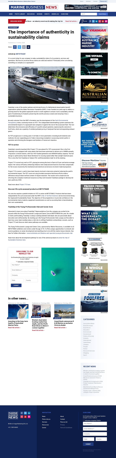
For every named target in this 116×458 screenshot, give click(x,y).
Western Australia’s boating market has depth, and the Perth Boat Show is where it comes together (93, 372)
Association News (88, 323)
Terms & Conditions (66, 427)
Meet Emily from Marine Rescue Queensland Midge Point (93, 387)
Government (87, 334)
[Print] (28, 47)
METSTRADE (20, 54)
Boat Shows (87, 327)
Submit (16, 285)
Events (46, 14)
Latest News (87, 342)
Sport (85, 355)
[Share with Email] (24, 47)
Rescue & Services (89, 351)
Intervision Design (90, 450)
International (87, 340)
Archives (88, 1)
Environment (87, 332)
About (81, 1)
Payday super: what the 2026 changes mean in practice (91, 391)
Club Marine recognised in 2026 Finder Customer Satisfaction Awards (93, 383)
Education (86, 330)
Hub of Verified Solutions (50, 196)
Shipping (86, 353)
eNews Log (55, 14)
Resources (31, 14)
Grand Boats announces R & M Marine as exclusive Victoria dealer (92, 377)
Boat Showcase (88, 325)
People (85, 346)
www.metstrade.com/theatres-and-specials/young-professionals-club (49, 233)
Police (85, 348)
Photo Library (20, 14)
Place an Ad (103, 1)
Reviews (39, 14)
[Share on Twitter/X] (19, 47)
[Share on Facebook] (15, 47)
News (11, 14)
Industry (85, 338)
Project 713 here (25, 184)
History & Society (88, 336)
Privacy (62, 425)
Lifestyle (85, 344)
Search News (102, 14)
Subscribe (64, 14)
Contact (95, 1)
